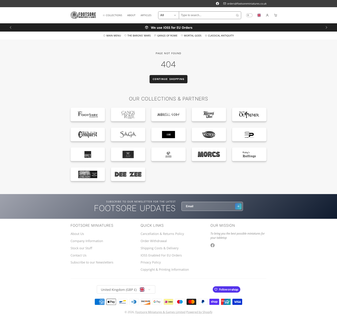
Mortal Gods (192, 35)
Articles (146, 15)
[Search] (237, 15)
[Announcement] (168, 27)
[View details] (88, 115)
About (131, 15)
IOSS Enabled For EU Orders (161, 255)
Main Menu (113, 35)
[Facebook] (217, 3)
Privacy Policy (151, 262)
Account (267, 15)
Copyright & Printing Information (165, 269)
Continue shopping (168, 79)
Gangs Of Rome (167, 35)
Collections (114, 15)
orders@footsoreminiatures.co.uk (246, 3)
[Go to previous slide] (10, 27)
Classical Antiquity (221, 35)
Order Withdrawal (154, 241)
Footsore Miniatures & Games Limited (160, 312)
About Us (77, 234)
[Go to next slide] (326, 27)
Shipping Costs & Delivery (160, 248)
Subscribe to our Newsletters (92, 262)
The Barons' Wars (139, 35)
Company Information (87, 241)
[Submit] (238, 206)
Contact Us (79, 255)
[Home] (83, 15)
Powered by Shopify (199, 312)
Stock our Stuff (81, 248)
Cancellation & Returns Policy (162, 234)
